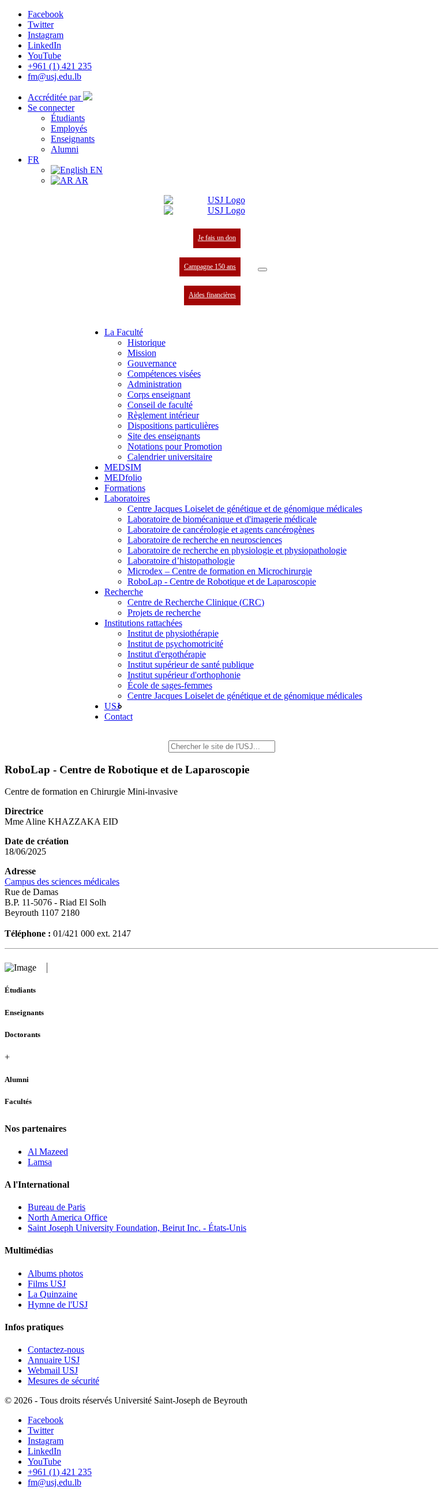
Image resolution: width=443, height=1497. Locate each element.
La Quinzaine (52, 1294)
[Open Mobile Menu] (262, 269)
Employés (69, 128)
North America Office (67, 1217)
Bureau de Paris (56, 1207)
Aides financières (212, 295)
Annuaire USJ (54, 1360)
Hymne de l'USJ (58, 1304)
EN (95, 170)
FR (33, 159)
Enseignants (73, 139)
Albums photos (55, 1273)
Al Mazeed (48, 1152)
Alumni (64, 149)
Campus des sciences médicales (62, 881)
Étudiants (68, 118)
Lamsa (40, 1162)
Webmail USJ (53, 1370)
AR (80, 180)
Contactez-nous (56, 1349)
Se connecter (51, 108)
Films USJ (47, 1284)
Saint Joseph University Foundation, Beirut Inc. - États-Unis (137, 1228)
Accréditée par (55, 97)
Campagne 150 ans (210, 267)
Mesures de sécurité (63, 1381)
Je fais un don (217, 238)
